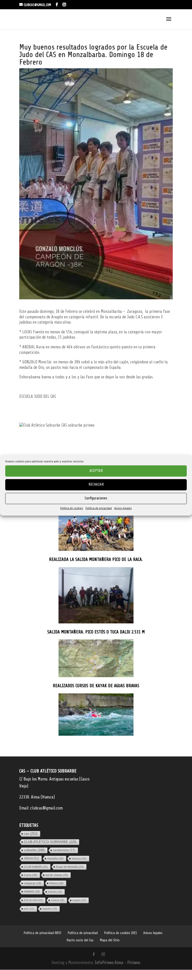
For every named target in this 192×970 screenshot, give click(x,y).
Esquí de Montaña (70, 866)
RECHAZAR (96, 484)
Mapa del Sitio (110, 940)
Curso (30, 874)
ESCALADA (33, 900)
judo (29, 908)
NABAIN (32, 891)
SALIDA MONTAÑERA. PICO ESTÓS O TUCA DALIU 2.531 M (96, 632)
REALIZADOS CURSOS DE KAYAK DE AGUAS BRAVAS (96, 685)
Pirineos (133, 962)
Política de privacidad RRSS (42, 933)
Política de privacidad (99, 508)
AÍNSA (31, 858)
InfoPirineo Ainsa (109, 962)
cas (31, 833)
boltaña (55, 891)
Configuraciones (96, 498)
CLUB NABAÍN (36, 866)
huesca (79, 858)
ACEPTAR (96, 471)
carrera (57, 900)
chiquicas (32, 883)
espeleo (49, 908)
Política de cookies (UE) (120, 933)
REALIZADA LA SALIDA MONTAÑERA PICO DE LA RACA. (96, 559)
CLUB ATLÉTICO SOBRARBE (50, 842)
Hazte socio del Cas (80, 940)
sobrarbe (34, 850)
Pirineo (57, 883)
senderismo (64, 850)
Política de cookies (71, 508)
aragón (79, 900)
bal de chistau (57, 874)
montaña (55, 858)
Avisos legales (123, 508)
